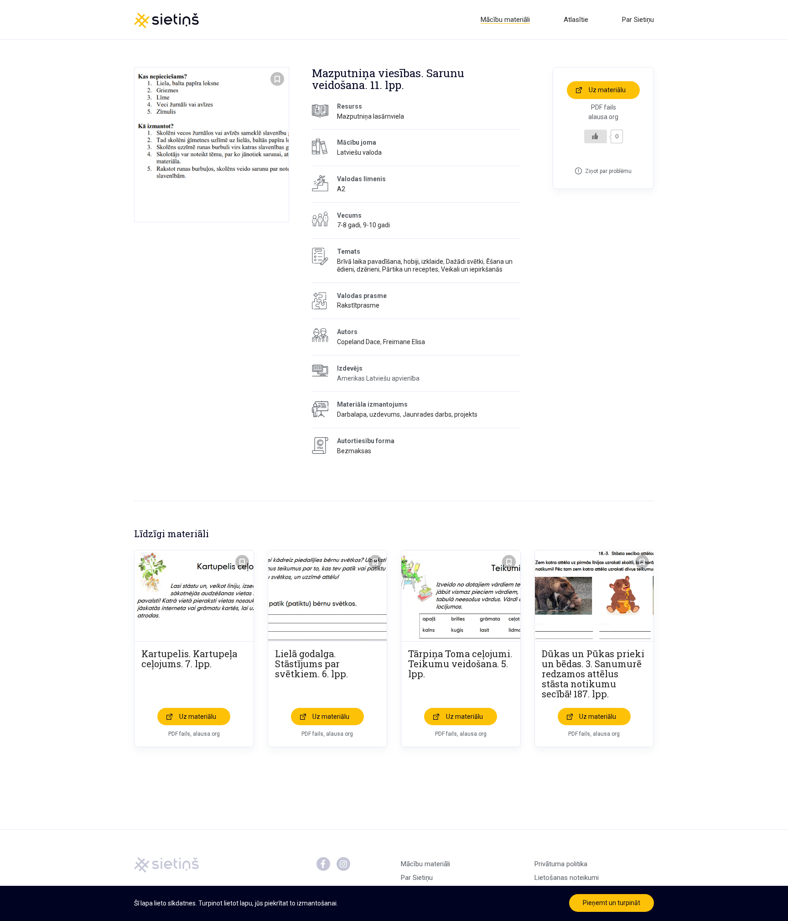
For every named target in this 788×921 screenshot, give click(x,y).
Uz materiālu (607, 90)
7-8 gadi (348, 225)
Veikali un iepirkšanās (472, 269)
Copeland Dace (358, 341)
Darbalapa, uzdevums (368, 414)
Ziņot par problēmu (608, 171)
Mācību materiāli (505, 20)
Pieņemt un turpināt (611, 902)
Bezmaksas (354, 451)
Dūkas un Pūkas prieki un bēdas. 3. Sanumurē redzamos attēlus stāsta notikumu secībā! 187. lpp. (593, 674)
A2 (341, 189)
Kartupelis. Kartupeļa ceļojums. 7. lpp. (189, 659)
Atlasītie (576, 20)
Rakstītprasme (358, 305)
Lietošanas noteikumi (566, 878)
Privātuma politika (560, 864)
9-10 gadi (376, 225)
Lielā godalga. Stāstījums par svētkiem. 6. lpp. (311, 664)
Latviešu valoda (359, 152)
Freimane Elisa (404, 341)
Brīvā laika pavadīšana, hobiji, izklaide (390, 261)
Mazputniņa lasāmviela (370, 116)
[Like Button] (595, 136)
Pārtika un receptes (410, 269)
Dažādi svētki (464, 261)
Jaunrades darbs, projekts (440, 414)
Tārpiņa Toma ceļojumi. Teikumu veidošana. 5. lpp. (460, 664)
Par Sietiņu (638, 20)
